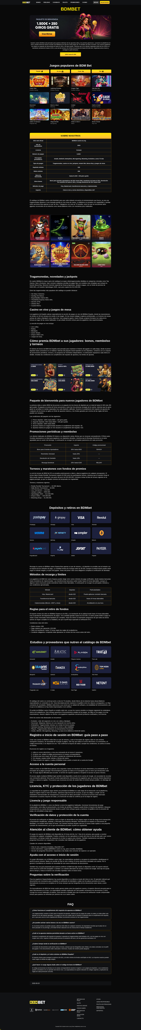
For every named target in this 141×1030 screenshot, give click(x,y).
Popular (38, 71)
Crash (79, 71)
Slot (100, 71)
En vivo (59, 71)
